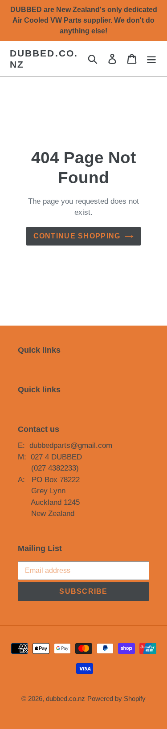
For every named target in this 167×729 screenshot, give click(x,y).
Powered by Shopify (116, 698)
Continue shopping (77, 236)
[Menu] (151, 58)
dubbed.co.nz (44, 58)
